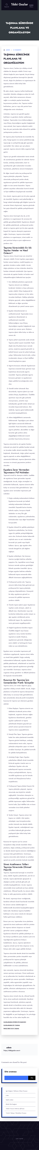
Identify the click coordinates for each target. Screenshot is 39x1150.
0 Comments (17, 50)
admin (8, 50)
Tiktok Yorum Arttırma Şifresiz (15, 1109)
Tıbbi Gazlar (19, 4)
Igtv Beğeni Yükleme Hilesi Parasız (16, 1091)
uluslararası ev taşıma (12, 1025)
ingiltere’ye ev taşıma (11, 1028)
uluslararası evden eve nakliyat (15, 1022)
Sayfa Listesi (9, 1100)
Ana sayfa (19, 1139)
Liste (7, 1095)
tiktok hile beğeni (11, 1104)
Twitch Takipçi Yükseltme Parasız (16, 1113)
